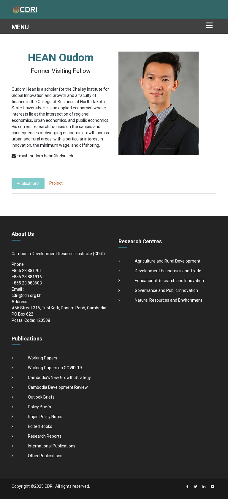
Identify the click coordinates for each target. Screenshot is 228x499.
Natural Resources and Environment (168, 300)
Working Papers (42, 358)
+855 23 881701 (27, 270)
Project (56, 183)
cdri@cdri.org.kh (27, 295)
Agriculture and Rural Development (167, 261)
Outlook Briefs (41, 397)
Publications (28, 183)
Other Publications (45, 455)
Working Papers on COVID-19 (55, 367)
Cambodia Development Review (58, 387)
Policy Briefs (39, 406)
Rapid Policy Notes (45, 416)
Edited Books (40, 426)
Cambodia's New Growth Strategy (59, 377)
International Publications (51, 446)
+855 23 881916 (27, 276)
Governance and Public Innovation (166, 290)
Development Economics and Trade (168, 270)
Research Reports (44, 436)
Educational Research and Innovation (169, 280)
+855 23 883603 (27, 283)
